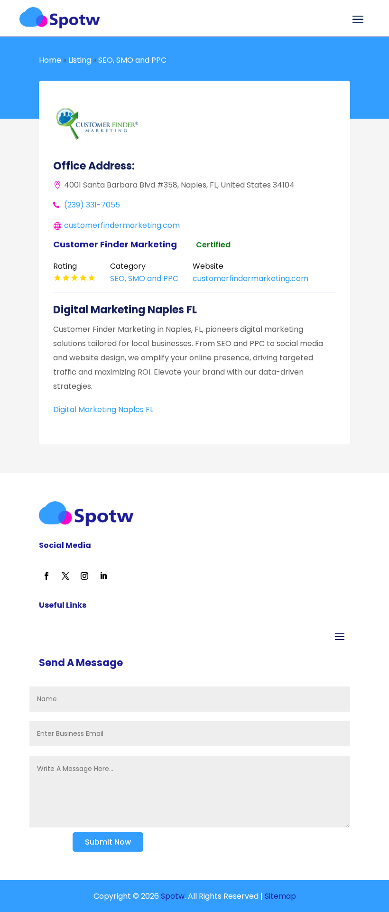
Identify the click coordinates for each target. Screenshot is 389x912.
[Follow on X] (65, 575)
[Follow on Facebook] (46, 575)
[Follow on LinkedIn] (103, 575)
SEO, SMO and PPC (132, 60)
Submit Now (108, 842)
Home (50, 60)
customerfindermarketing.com (122, 225)
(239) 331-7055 (92, 204)
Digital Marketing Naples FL (103, 409)
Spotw (172, 896)
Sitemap (280, 896)
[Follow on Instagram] (84, 575)
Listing (79, 60)
